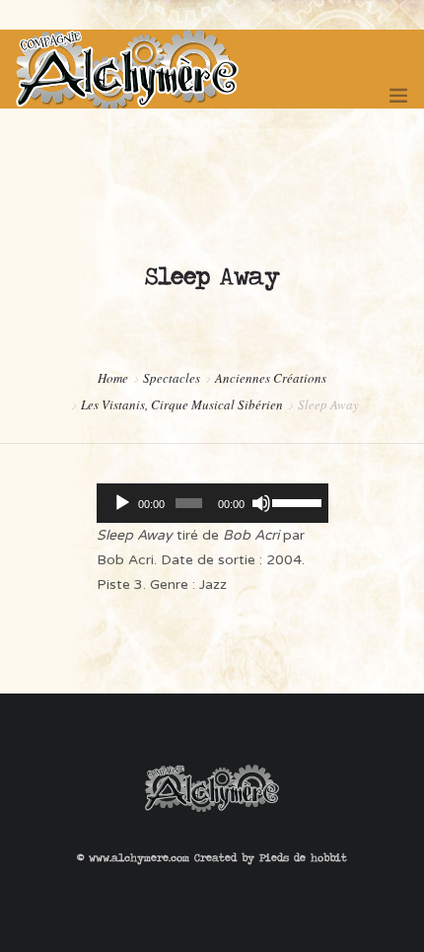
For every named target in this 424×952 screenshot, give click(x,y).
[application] (212, 503)
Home (113, 378)
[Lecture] (122, 503)
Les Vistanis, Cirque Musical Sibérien (182, 404)
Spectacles (171, 378)
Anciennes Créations (270, 378)
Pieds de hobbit (303, 857)
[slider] (295, 501)
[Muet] (261, 503)
